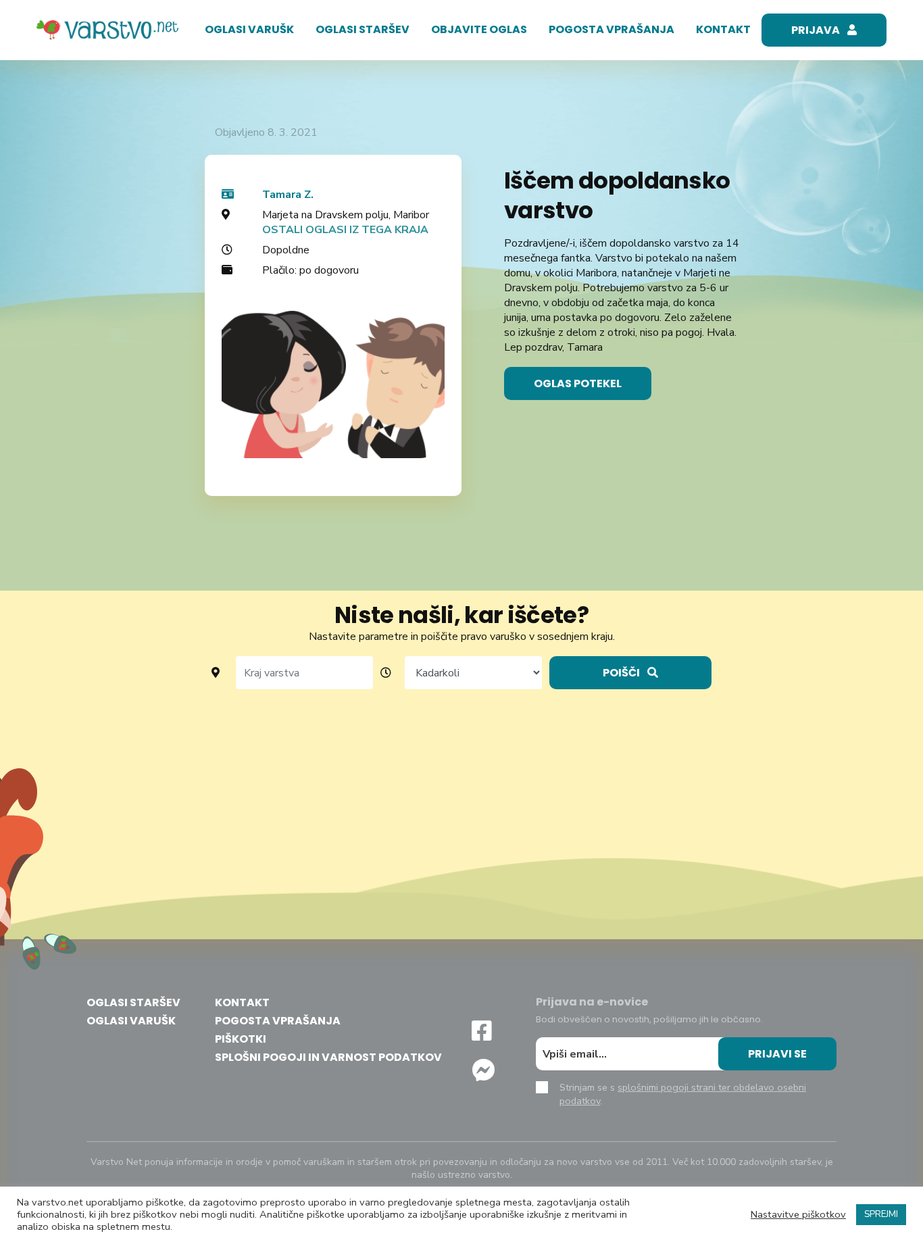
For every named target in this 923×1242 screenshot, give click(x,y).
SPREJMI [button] (881, 1214)
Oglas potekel (578, 383)
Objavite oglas (479, 29)
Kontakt (723, 29)
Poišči (622, 672)
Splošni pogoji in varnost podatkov (328, 1057)
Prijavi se (777, 1054)
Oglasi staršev (362, 29)
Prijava (816, 30)
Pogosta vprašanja (611, 29)
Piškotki (240, 1039)
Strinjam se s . (682, 1094)
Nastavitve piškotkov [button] (798, 1214)
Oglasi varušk (249, 29)
